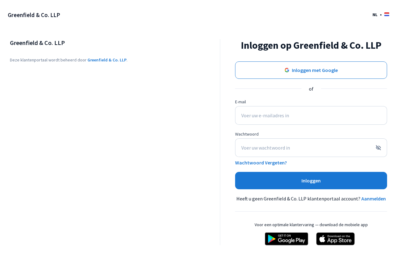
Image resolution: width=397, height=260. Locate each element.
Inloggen (311, 180)
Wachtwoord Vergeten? (261, 162)
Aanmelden (373, 198)
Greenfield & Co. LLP (107, 59)
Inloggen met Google (315, 70)
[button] (380, 14)
